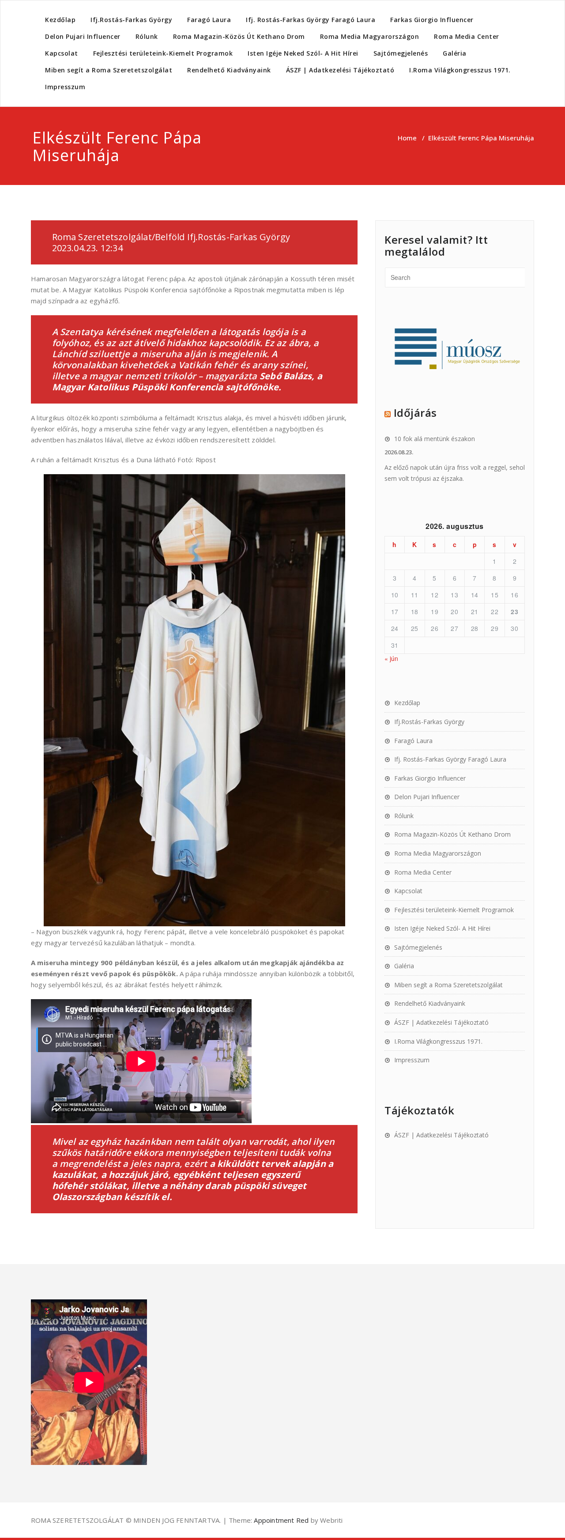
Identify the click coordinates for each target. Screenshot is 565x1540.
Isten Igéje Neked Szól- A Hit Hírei (303, 53)
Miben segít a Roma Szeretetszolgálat (108, 70)
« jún (391, 658)
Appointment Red (280, 1520)
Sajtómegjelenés (400, 53)
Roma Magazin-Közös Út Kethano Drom (239, 36)
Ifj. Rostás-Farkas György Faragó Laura (310, 19)
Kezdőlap (60, 19)
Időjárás (415, 412)
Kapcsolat (61, 53)
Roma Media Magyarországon (369, 36)
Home (407, 137)
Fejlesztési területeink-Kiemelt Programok (163, 53)
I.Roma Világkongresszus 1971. (460, 70)
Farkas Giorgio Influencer (432, 19)
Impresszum (65, 87)
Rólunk (147, 36)
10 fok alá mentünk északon (434, 438)
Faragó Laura (209, 19)
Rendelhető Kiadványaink (229, 70)
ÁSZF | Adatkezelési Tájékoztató (340, 70)
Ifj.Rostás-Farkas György (131, 19)
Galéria (455, 53)
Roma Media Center (466, 36)
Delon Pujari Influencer (83, 36)
